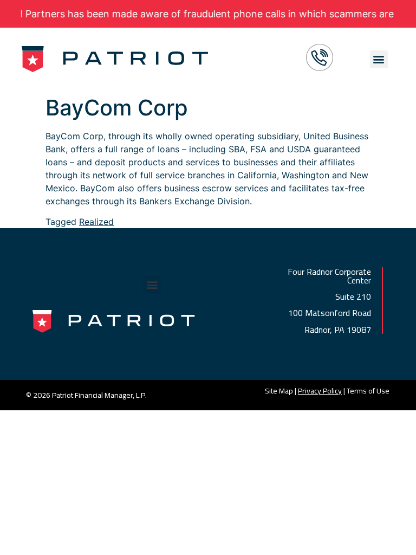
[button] (379, 59)
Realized (96, 221)
